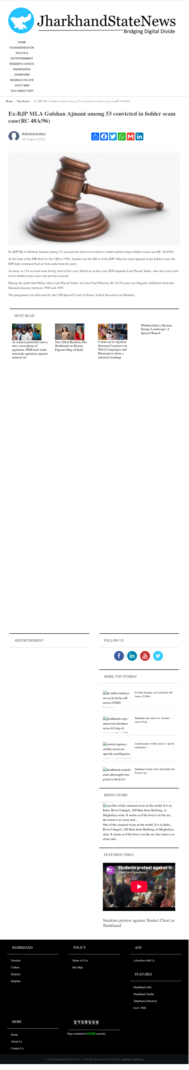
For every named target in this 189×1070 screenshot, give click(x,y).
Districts (16, 974)
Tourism (15, 960)
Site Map (77, 967)
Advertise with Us (144, 960)
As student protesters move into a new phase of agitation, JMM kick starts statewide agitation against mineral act (30, 349)
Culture (15, 967)
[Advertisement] (49, 679)
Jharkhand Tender (144, 994)
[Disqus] (94, 432)
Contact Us (17, 1048)
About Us (16, 1041)
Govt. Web (140, 1008)
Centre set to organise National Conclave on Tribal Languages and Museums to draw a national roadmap (112, 349)
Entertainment (22, 58)
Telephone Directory (145, 1001)
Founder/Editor (22, 47)
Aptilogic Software (132, 1059)
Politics (22, 53)
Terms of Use (80, 960)
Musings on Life (22, 80)
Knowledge (22, 69)
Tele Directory (22, 90)
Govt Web (22, 85)
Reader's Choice (22, 63)
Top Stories (23, 101)
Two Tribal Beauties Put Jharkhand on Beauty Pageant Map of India (71, 346)
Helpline (16, 981)
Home (22, 42)
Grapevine (22, 74)
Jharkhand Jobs (143, 987)
